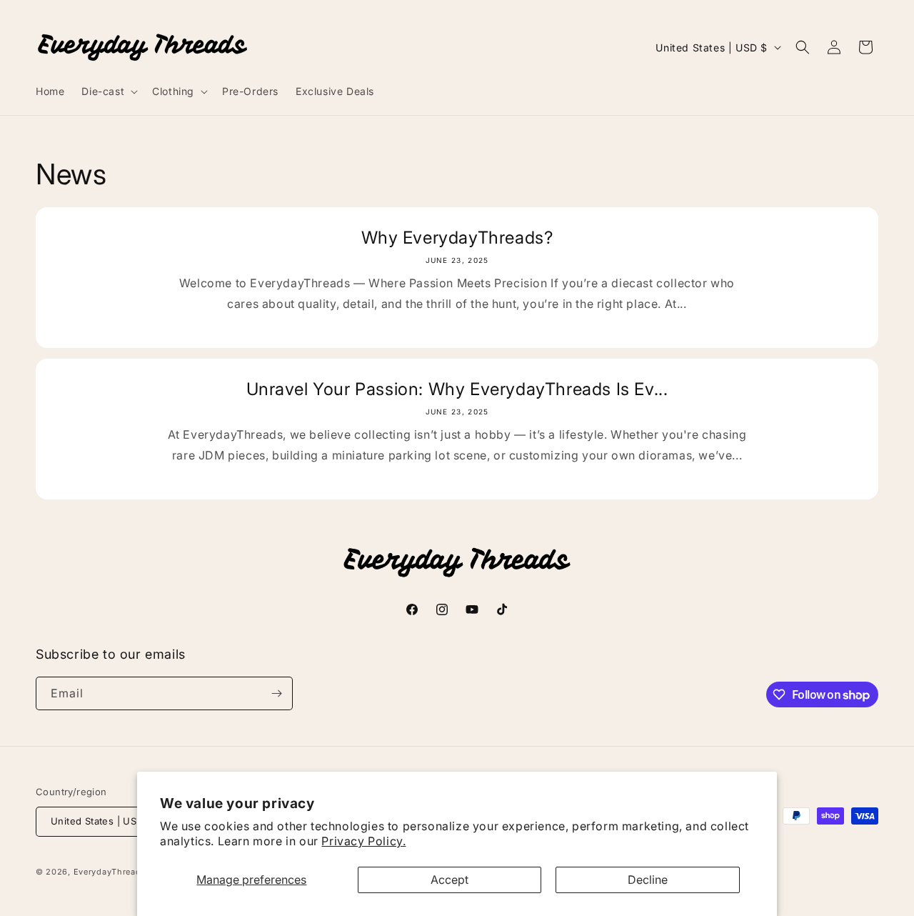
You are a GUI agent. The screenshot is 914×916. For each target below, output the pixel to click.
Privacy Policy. (363, 841)
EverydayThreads (110, 872)
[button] (108, 91)
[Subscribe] (276, 693)
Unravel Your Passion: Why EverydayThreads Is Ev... (457, 389)
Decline (648, 879)
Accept (449, 879)
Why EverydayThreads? (457, 237)
